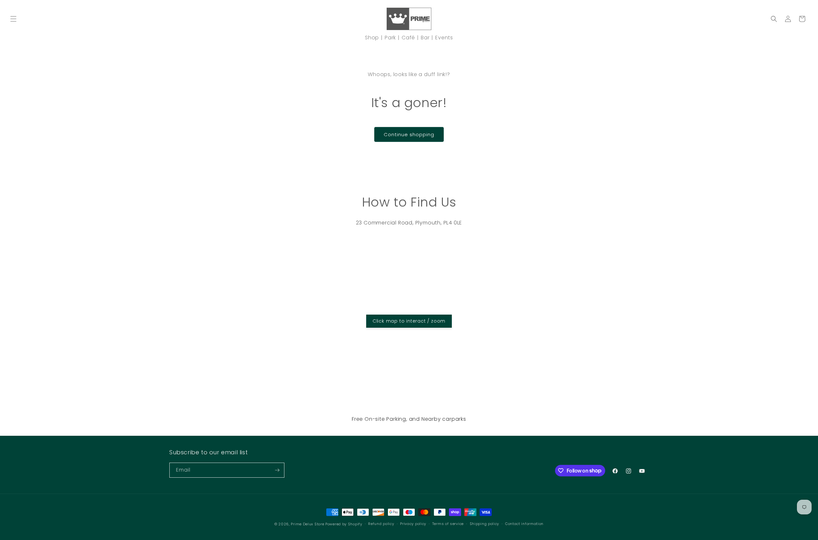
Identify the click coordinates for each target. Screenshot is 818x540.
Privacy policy (413, 523)
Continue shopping (409, 134)
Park (390, 37)
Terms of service (448, 523)
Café (408, 37)
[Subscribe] (277, 470)
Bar (425, 37)
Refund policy (381, 523)
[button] (13, 19)
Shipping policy (484, 523)
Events (444, 37)
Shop (372, 37)
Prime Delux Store (307, 524)
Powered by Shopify (343, 524)
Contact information (524, 523)
